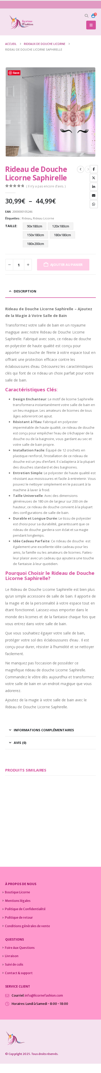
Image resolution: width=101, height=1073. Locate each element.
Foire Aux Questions (20, 948)
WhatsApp (94, 204)
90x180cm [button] (34, 226)
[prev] (80, 169)
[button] (86, 16)
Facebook (94, 169)
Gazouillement (94, 178)
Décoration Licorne (43, 829)
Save (16, 73)
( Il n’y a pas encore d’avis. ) (46, 186)
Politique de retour (19, 917)
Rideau (26, 218)
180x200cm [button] (35, 243)
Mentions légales (18, 901)
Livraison (11, 956)
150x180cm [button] (35, 235)
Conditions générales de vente (27, 926)
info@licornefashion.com (44, 995)
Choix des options (37, 814)
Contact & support (19, 973)
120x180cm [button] (60, 226)
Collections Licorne (17, 829)
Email (94, 195)
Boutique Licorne (17, 892)
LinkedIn (94, 186)
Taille (10, 226)
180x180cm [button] (62, 235)
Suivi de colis (14, 964)
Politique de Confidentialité (25, 909)
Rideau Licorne (43, 218)
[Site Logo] (19, 22)
